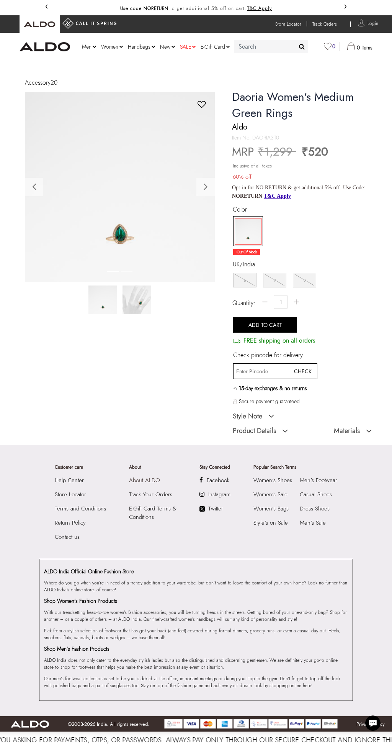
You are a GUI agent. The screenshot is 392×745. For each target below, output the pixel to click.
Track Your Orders (150, 494)
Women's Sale (270, 494)
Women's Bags (271, 508)
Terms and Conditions (80, 508)
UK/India (244, 264)
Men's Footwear (318, 480)
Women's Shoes (272, 480)
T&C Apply (259, 8)
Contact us (67, 537)
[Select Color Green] (245, 231)
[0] (328, 46)
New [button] (165, 47)
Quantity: (243, 303)
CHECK (303, 371)
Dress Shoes (315, 508)
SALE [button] (185, 47)
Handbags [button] (139, 47)
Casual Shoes (316, 494)
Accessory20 (41, 82)
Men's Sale (313, 523)
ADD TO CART (265, 325)
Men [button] (86, 47)
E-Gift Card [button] (213, 47)
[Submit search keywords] (302, 46)
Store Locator (70, 494)
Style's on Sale (270, 523)
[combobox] (271, 46)
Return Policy (70, 523)
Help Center (69, 480)
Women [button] (109, 47)
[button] (373, 22)
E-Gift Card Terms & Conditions (152, 512)
